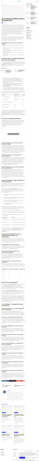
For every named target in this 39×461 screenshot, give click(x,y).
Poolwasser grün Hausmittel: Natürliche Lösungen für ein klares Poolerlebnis (34, 7)
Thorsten (5, 22)
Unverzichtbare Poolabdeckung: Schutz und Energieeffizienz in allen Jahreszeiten (7, 415)
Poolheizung (4, 3)
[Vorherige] (12, 75)
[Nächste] (14, 75)
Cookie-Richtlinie (25, 459)
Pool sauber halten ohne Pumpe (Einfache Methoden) (34, 23)
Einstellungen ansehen (34, 457)
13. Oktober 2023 (33, 10)
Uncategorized (28, 38)
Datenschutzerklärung (29, 459)
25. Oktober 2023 (33, 15)
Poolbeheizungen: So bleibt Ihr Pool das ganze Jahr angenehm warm (21, 71)
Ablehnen (28, 457)
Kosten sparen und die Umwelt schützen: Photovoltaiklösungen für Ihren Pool (19, 435)
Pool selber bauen (29, 30)
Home (2, 3)
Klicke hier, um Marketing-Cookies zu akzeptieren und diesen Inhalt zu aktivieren (13, 134)
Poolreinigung (28, 35)
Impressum (33, 459)
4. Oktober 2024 (20, 72)
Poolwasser (28, 37)
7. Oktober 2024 (3, 422)
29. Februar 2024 (10, 22)
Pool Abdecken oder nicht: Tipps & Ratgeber (34, 18)
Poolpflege (28, 33)
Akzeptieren (22, 457)
